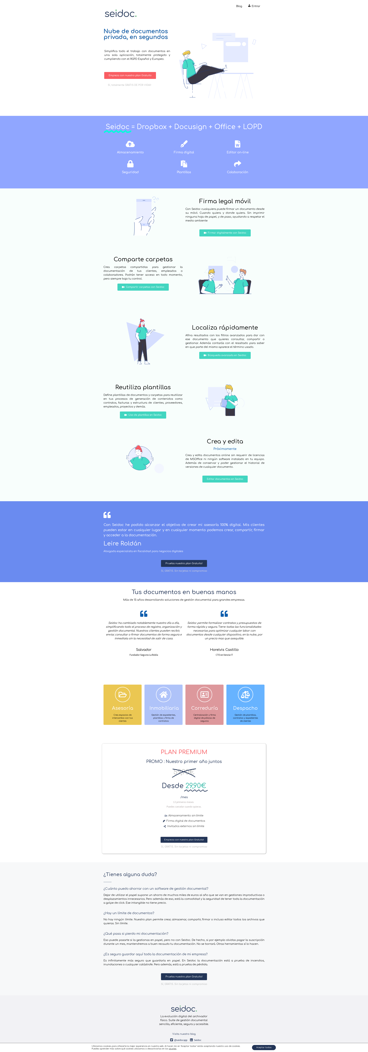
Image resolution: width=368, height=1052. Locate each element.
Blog (239, 6)
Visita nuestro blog (184, 1034)
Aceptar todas (264, 1047)
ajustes (172, 1049)
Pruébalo (122, 716)
